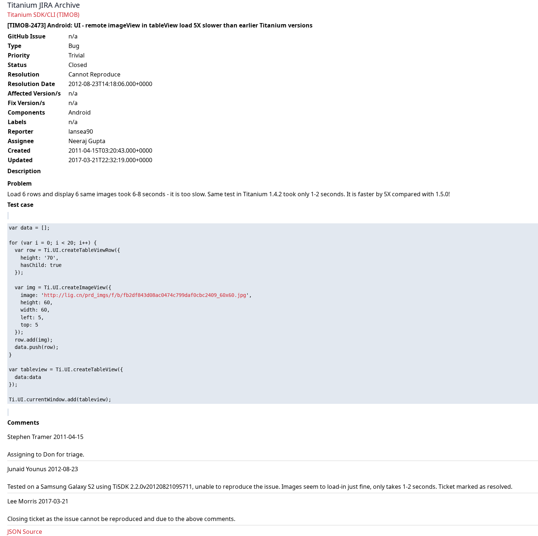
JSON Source (24, 532)
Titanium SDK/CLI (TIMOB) (43, 15)
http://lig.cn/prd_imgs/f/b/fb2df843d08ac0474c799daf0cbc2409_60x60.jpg (145, 295)
